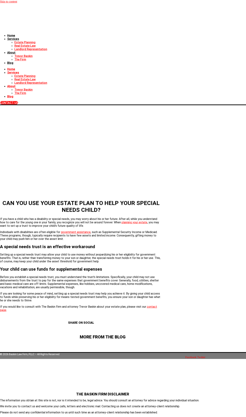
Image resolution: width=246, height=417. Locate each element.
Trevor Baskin (23, 56)
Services (13, 39)
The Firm (20, 59)
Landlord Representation (30, 49)
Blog (10, 63)
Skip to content (8, 1)
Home (11, 35)
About (11, 52)
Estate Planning (24, 42)
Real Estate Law (25, 45)
